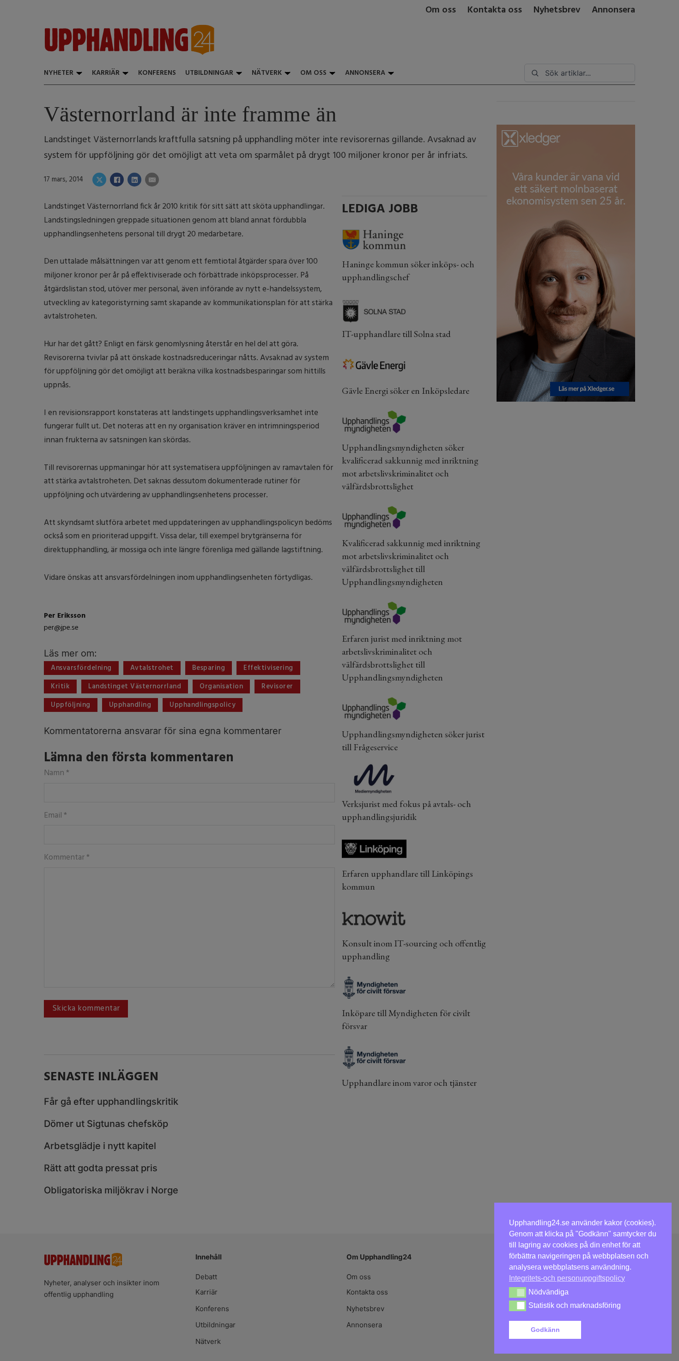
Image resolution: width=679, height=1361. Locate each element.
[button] (621, 1330)
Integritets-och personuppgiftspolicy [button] (567, 1278)
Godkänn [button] (545, 1329)
